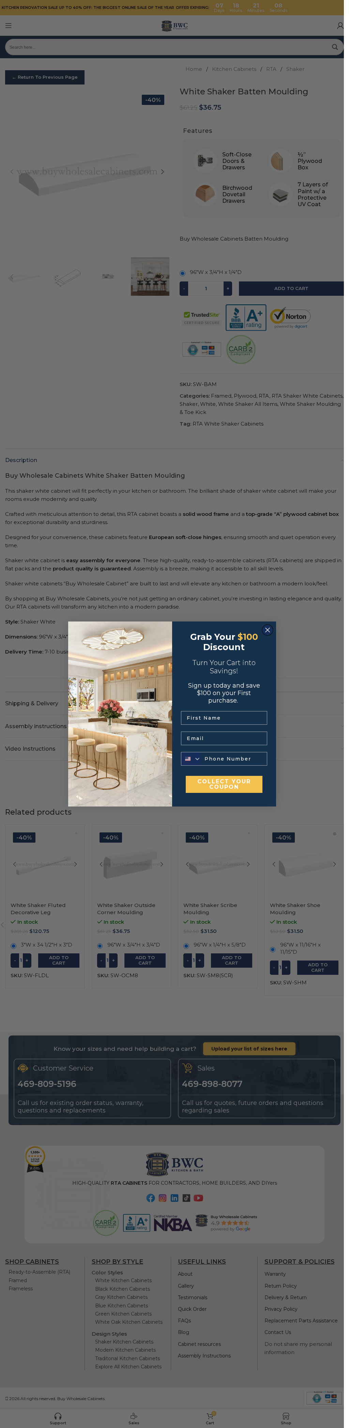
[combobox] (191, 758)
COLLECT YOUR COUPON (224, 784)
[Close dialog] (267, 630)
